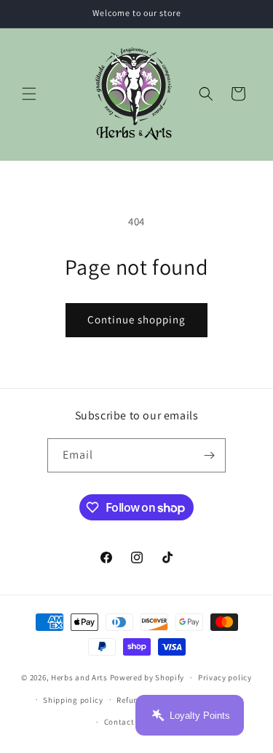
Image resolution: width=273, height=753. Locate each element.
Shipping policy (73, 700)
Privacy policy (225, 677)
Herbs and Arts (79, 677)
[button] (29, 94)
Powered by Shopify (147, 677)
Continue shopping (136, 319)
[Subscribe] (209, 455)
